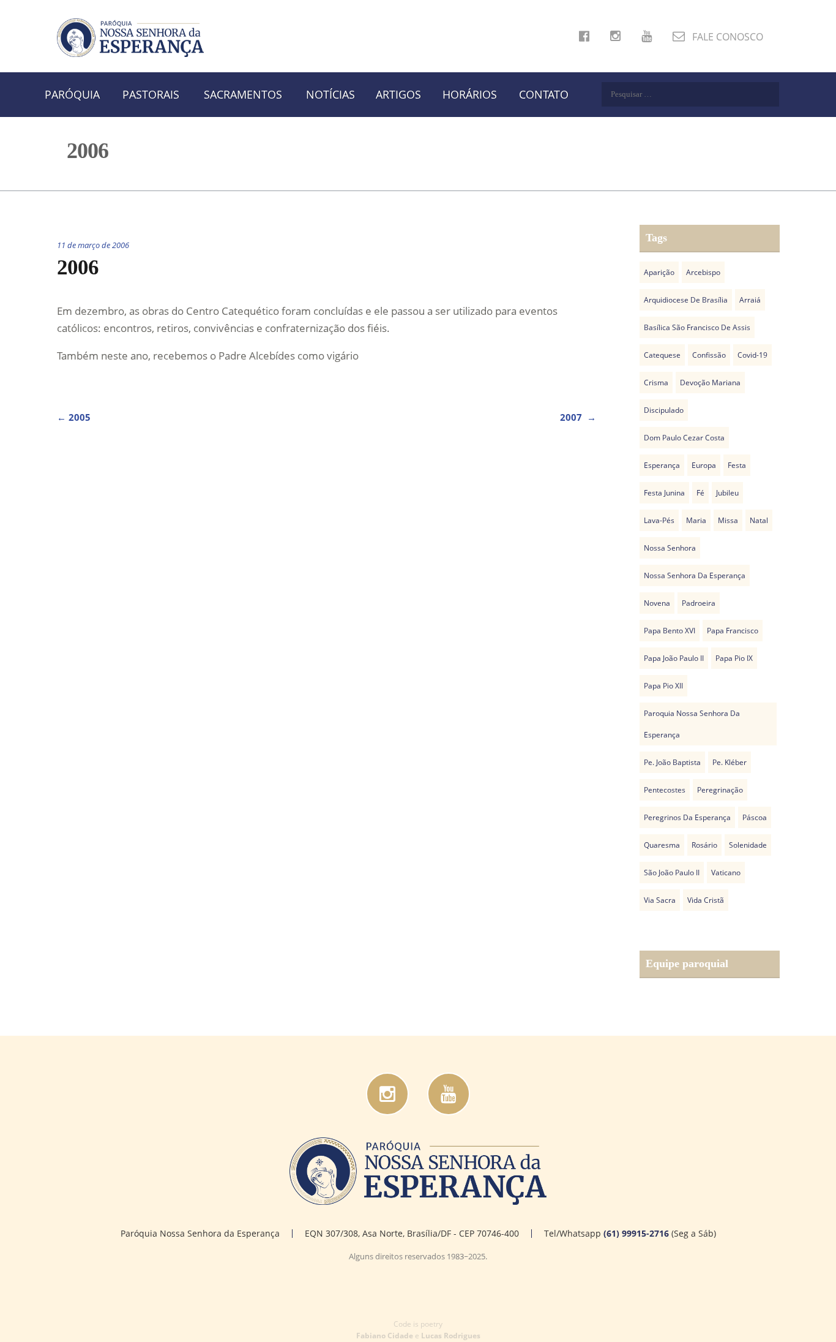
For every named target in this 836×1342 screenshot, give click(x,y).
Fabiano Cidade (384, 1335)
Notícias (330, 94)
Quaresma (662, 845)
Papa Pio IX (734, 658)
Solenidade (748, 845)
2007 (578, 417)
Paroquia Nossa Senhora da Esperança (692, 724)
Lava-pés (659, 520)
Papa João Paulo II (674, 658)
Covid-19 (752, 355)
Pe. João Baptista (672, 762)
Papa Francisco (732, 630)
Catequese (662, 355)
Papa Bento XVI (669, 630)
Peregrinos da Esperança (687, 817)
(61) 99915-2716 (636, 1233)
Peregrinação (720, 790)
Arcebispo (703, 272)
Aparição (659, 272)
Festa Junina (664, 493)
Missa (728, 520)
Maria (696, 520)
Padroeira (698, 603)
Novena (657, 603)
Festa (737, 465)
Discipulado (664, 410)
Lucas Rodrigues (450, 1335)
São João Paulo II (672, 872)
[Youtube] (448, 1093)
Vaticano (726, 872)
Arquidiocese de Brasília (686, 300)
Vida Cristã (705, 900)
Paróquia (72, 94)
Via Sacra (660, 900)
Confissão (709, 355)
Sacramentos (243, 94)
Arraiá (750, 300)
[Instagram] (387, 1093)
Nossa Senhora (670, 548)
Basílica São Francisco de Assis (697, 327)
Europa (704, 465)
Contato (544, 94)
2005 (74, 417)
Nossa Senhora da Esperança (694, 575)
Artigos (398, 94)
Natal (759, 520)
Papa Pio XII (663, 685)
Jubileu (727, 493)
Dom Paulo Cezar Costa (684, 437)
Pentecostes (664, 790)
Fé (700, 493)
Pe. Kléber (729, 762)
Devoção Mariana (710, 382)
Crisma (656, 382)
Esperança (662, 465)
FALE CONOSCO (726, 36)
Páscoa (754, 817)
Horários (469, 94)
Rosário (704, 845)
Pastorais (150, 94)
